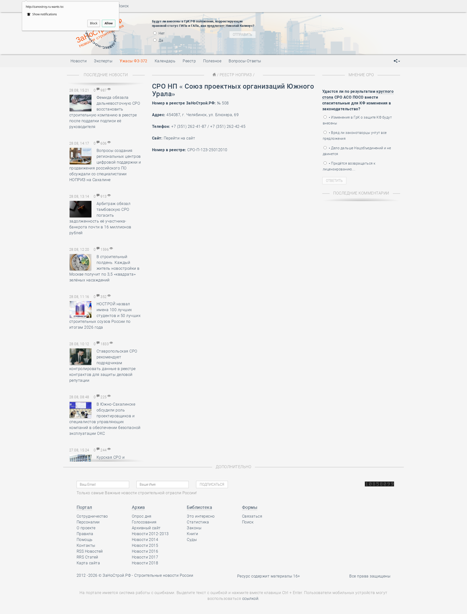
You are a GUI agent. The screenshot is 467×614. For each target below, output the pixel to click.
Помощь (85, 539)
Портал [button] (84, 507)
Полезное (212, 61)
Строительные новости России (163, 575)
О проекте (86, 528)
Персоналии (88, 522)
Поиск (121, 6)
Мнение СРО (361, 75)
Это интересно (201, 516)
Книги (192, 533)
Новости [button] (79, 61)
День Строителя (306, 30)
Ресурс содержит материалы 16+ (268, 576)
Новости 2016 (145, 551)
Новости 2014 (145, 539)
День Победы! (298, 18)
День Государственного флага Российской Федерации (338, 36)
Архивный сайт (146, 528)
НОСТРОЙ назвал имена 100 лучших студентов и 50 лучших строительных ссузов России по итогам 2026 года (105, 316)
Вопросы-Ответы (245, 61)
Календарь (165, 61)
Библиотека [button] (199, 507)
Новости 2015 (145, 545)
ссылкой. (251, 598)
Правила (85, 533)
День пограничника (302, 24)
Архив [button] (138, 507)
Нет (161, 33)
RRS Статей (87, 557)
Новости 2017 (145, 557)
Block (93, 23)
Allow (109, 23)
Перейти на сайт (179, 138)
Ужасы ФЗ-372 (133, 61)
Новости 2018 (145, 563)
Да (160, 40)
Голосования (144, 522)
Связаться (252, 516)
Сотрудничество (92, 516)
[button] (397, 61)
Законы (194, 528)
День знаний (305, 45)
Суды (192, 539)
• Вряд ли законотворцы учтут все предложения (355, 135)
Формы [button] (249, 507)
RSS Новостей (90, 551)
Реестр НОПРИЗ (236, 75)
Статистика (198, 522)
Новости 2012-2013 (150, 533)
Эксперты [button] (103, 61)
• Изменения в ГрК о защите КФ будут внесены (357, 120)
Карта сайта (88, 563)
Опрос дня (142, 516)
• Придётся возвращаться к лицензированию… (349, 166)
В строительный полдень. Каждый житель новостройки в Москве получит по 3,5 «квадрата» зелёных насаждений (104, 268)
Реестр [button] (189, 61)
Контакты (86, 545)
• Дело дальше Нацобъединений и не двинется (357, 151)
